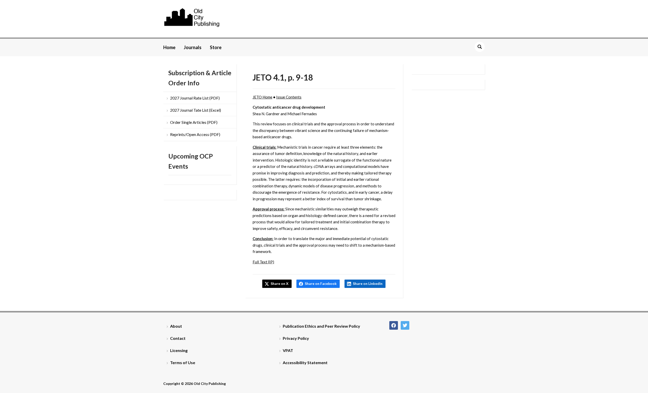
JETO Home (262, 97)
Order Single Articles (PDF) (193, 122)
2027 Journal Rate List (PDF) (195, 97)
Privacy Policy (296, 338)
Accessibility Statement (305, 362)
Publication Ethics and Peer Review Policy (321, 326)
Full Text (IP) (263, 262)
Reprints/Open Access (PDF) (195, 134)
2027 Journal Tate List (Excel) (195, 110)
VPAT (288, 350)
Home (169, 47)
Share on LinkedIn (367, 283)
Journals (192, 47)
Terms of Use (182, 362)
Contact (178, 338)
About (176, 326)
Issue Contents (288, 97)
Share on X (280, 283)
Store (215, 47)
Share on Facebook (321, 283)
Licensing (179, 350)
